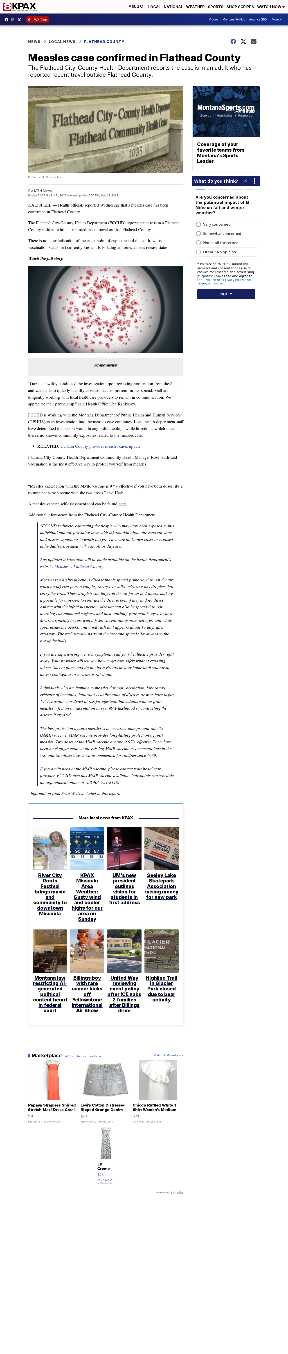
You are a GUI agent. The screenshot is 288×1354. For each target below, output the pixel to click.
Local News (62, 41)
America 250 (258, 19)
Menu (134, 7)
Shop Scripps (240, 6)
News (34, 41)
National (173, 6)
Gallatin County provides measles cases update (100, 446)
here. (123, 503)
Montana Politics (234, 19)
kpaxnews (20, 20)
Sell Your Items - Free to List (82, 1056)
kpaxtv (7, 20)
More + (276, 19)
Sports (215, 6)
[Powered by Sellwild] (176, 1192)
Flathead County (104, 41)
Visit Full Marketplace (168, 1055)
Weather (195, 6)
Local (154, 6)
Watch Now (269, 6)
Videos (213, 19)
